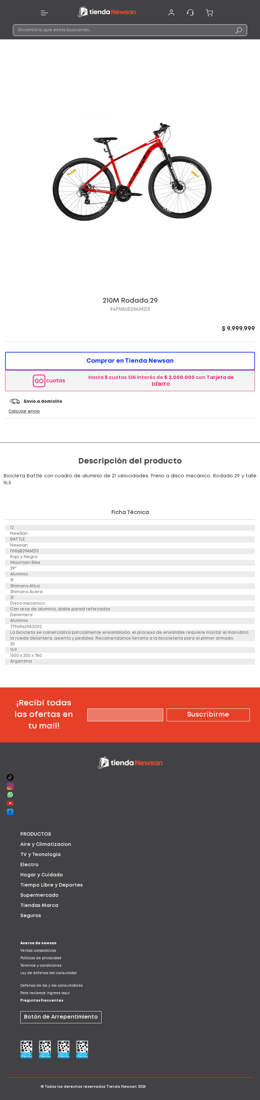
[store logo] (106, 13)
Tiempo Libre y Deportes (51, 885)
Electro (29, 865)
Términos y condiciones (41, 965)
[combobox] (130, 30)
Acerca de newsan (38, 943)
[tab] (130, 834)
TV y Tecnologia (40, 855)
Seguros (30, 916)
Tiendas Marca (39, 906)
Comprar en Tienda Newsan (130, 361)
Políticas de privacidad (40, 958)
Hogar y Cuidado (41, 875)
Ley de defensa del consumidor (48, 973)
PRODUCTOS (35, 834)
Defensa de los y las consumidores (51, 985)
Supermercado (39, 895)
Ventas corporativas (38, 950)
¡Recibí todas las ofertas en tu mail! (44, 715)
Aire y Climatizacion (45, 844)
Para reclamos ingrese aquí (45, 993)
